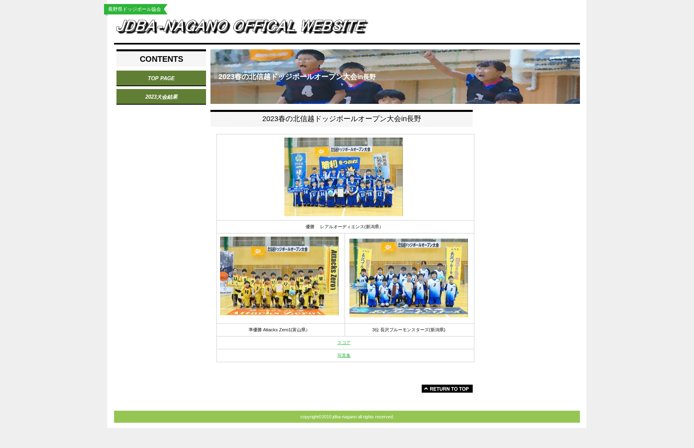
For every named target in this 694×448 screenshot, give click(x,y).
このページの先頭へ (447, 389)
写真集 (344, 355)
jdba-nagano (248, 29)
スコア (344, 342)
